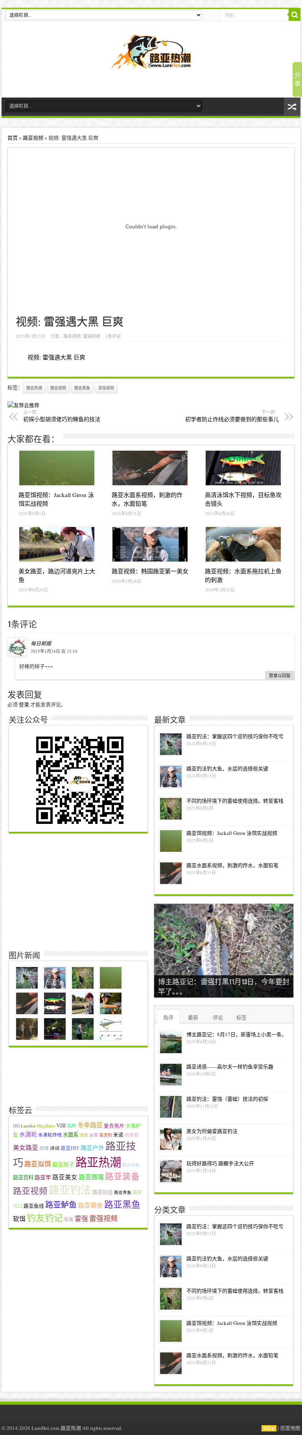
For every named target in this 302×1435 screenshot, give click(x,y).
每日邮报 (41, 643)
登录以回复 (280, 675)
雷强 (81, 1218)
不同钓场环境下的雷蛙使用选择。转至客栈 (235, 800)
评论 (218, 1017)
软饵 (19, 1219)
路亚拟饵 (37, 1164)
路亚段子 (63, 1164)
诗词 (54, 1148)
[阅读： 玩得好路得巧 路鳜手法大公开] (171, 1171)
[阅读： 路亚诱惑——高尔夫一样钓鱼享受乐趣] (171, 1074)
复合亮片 (114, 1125)
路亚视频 (33, 137)
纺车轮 (132, 1135)
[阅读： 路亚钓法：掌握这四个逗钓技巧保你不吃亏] (171, 744)
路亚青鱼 (122, 1192)
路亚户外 (92, 1147)
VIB (61, 1125)
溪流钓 (105, 1135)
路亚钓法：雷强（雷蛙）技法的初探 (227, 1098)
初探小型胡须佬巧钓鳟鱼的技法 (61, 416)
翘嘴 (44, 1148)
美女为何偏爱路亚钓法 (212, 1131)
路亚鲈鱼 (61, 1204)
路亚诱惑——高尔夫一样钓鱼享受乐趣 (229, 1066)
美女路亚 (25, 1147)
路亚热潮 (34, 388)
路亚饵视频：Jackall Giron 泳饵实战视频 (231, 832)
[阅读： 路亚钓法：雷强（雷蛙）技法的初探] (171, 1107)
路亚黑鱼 (82, 388)
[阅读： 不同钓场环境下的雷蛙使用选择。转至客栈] (171, 809)
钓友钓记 (45, 1217)
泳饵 (93, 1135)
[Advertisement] (79, 890)
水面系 (70, 1134)
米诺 (118, 1134)
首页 (12, 137)
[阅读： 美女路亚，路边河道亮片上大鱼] (56, 544)
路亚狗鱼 (131, 1165)
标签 (241, 1017)
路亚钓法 (70, 1190)
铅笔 (69, 1219)
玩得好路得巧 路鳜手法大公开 (220, 1163)
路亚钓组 (102, 1192)
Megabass (46, 1126)
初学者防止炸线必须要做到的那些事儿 (232, 416)
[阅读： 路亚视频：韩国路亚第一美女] (150, 544)
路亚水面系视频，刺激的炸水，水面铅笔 (232, 865)
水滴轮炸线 (50, 1135)
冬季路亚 (90, 1125)
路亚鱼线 (34, 1206)
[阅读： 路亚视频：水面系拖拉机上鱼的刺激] (243, 544)
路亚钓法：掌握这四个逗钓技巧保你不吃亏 (235, 736)
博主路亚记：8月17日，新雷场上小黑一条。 (236, 1034)
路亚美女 (64, 1177)
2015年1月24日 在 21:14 (54, 651)
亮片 (71, 1126)
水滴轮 (28, 1134)
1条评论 (113, 336)
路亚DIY (70, 1148)
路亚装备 (122, 1176)
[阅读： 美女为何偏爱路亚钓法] (171, 1139)
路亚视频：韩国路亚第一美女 (150, 571)
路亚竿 (43, 1177)
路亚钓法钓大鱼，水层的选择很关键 (227, 768)
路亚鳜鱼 (90, 1205)
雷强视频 (91, 336)
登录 (24, 704)
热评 (168, 1017)
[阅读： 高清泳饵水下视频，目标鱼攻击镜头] (243, 468)
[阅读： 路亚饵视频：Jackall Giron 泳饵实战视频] (56, 468)
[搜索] (294, 15)
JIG (16, 1126)
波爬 (83, 1135)
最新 (193, 1017)
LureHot (28, 1126)
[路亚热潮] (151, 63)
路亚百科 (23, 1177)
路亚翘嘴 (91, 1177)
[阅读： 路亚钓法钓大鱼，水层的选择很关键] (171, 776)
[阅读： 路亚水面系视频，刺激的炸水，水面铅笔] (150, 468)
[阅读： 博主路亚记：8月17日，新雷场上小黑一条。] (171, 1042)
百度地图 (290, 1427)
